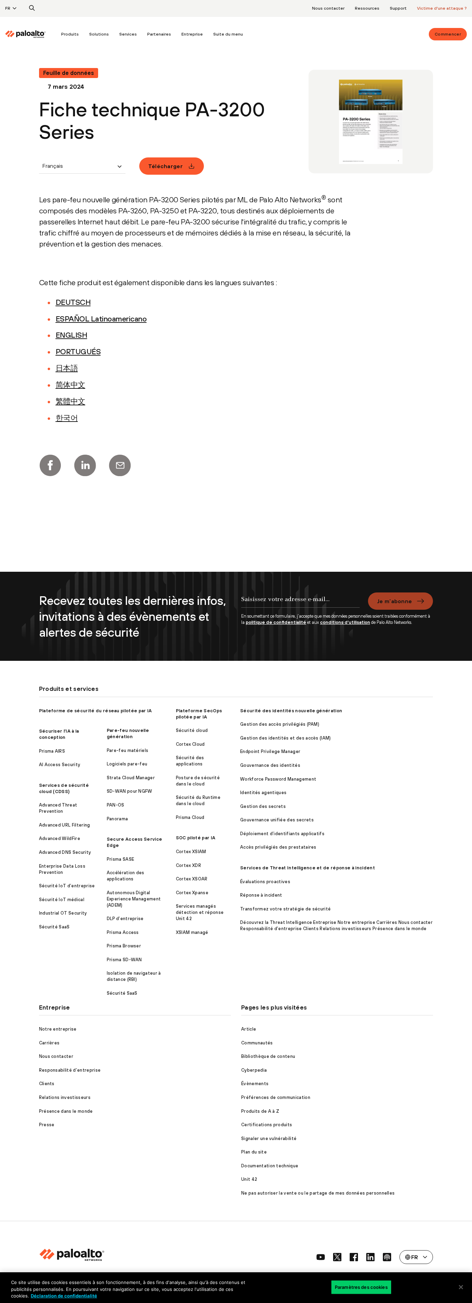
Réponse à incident (261, 895)
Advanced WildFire (59, 838)
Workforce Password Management (278, 779)
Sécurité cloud (192, 730)
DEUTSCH (73, 302)
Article (248, 1029)
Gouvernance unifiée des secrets (277, 819)
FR (7, 8)
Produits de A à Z (260, 1111)
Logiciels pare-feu (127, 763)
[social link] (321, 1257)
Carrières (49, 1042)
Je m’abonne (394, 601)
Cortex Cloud (190, 744)
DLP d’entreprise (125, 918)
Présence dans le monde (66, 1111)
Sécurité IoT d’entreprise (67, 885)
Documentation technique (269, 1165)
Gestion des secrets (263, 806)
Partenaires (159, 34)
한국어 (67, 417)
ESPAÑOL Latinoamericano (101, 318)
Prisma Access (123, 932)
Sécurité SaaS (54, 926)
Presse (47, 1124)
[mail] (120, 465)
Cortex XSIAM (191, 851)
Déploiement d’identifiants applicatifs (282, 833)
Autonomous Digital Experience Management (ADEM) (134, 899)
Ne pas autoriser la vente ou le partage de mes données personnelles (318, 1193)
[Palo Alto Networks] (25, 34)
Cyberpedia (254, 1070)
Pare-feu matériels (128, 750)
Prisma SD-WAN (124, 959)
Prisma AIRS (52, 751)
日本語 (67, 368)
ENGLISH (71, 334)
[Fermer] (461, 1287)
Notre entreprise (58, 1029)
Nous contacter (328, 8)
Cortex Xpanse (192, 892)
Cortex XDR (188, 865)
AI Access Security (60, 764)
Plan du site (254, 1152)
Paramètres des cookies (361, 1287)
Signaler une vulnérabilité (268, 1138)
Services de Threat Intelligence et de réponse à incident (307, 867)
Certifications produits (266, 1124)
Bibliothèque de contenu (268, 1056)
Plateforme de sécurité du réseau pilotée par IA (95, 710)
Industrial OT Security (63, 913)
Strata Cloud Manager (131, 777)
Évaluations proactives (265, 881)
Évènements (254, 1083)
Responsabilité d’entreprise (70, 1070)
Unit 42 (249, 1179)
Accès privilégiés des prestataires (278, 847)
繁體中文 (70, 401)
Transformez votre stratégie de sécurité (285, 908)
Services (128, 34)
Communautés (257, 1042)
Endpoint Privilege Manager (270, 751)
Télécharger (165, 166)
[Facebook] (50, 465)
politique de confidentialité (276, 622)
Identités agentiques (263, 792)
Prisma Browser (124, 945)
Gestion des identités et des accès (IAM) (285, 738)
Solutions (99, 34)
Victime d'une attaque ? (442, 8)
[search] (32, 8)
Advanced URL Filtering (64, 825)
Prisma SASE (120, 859)
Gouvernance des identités (270, 765)
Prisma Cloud (190, 817)
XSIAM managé (192, 932)
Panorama (117, 818)
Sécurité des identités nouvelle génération (291, 710)
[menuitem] (30, 34)
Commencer (448, 34)
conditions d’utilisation (345, 622)
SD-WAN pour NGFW (129, 791)
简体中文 (70, 384)
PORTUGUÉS (78, 351)
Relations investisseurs (65, 1097)
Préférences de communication (275, 1097)
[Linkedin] (85, 465)
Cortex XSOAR (192, 878)
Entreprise (192, 34)
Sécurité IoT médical (61, 899)
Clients (47, 1083)
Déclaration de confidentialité (64, 1296)
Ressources (367, 8)
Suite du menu (228, 34)
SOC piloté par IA (195, 837)
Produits (70, 34)
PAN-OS (115, 805)
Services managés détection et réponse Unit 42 (200, 912)
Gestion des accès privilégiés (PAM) (279, 724)
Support (398, 8)
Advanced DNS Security (65, 852)
